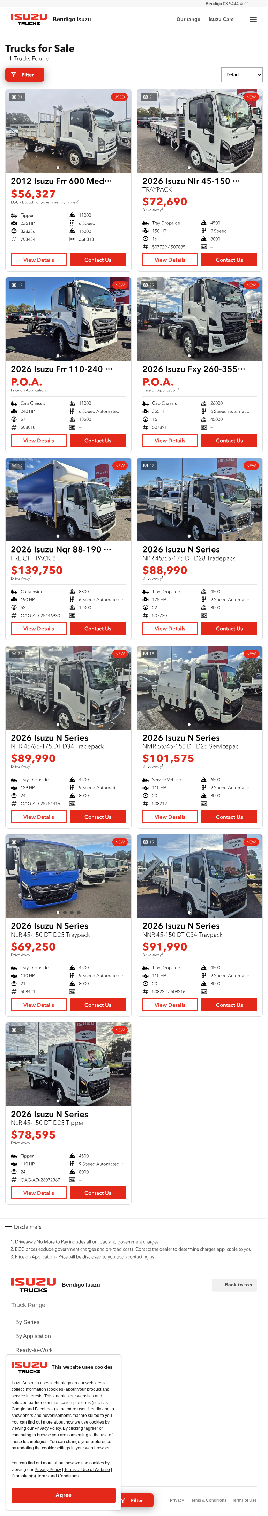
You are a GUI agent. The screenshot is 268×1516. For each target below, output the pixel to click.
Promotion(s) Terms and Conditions (45, 1475)
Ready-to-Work (34, 1350)
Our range (188, 19)
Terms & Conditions (207, 1500)
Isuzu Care (221, 19)
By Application (33, 1336)
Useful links (29, 1427)
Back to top (238, 1285)
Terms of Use (244, 1500)
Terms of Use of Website (87, 1469)
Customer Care (34, 1385)
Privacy (177, 1500)
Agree (63, 1495)
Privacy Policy (48, 1469)
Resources (28, 1399)
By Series (27, 1322)
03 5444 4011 (227, 3)
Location (26, 1413)
